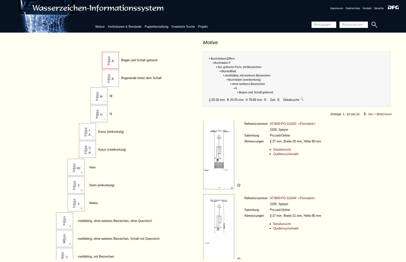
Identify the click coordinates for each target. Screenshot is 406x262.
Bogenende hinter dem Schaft (141, 78)
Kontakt (367, 8)
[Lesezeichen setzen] (238, 188)
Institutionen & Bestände (124, 26)
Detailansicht (282, 149)
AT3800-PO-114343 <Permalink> (293, 123)
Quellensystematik (286, 154)
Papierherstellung (156, 26)
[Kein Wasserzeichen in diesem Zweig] (302, 100)
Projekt (203, 26)
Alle (370, 114)
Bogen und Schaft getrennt (139, 60)
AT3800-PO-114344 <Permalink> (293, 198)
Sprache (379, 8)
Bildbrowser (384, 114)
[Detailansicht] (219, 188)
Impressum (336, 8)
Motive (100, 26)
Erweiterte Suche (183, 26)
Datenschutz (353, 8)
